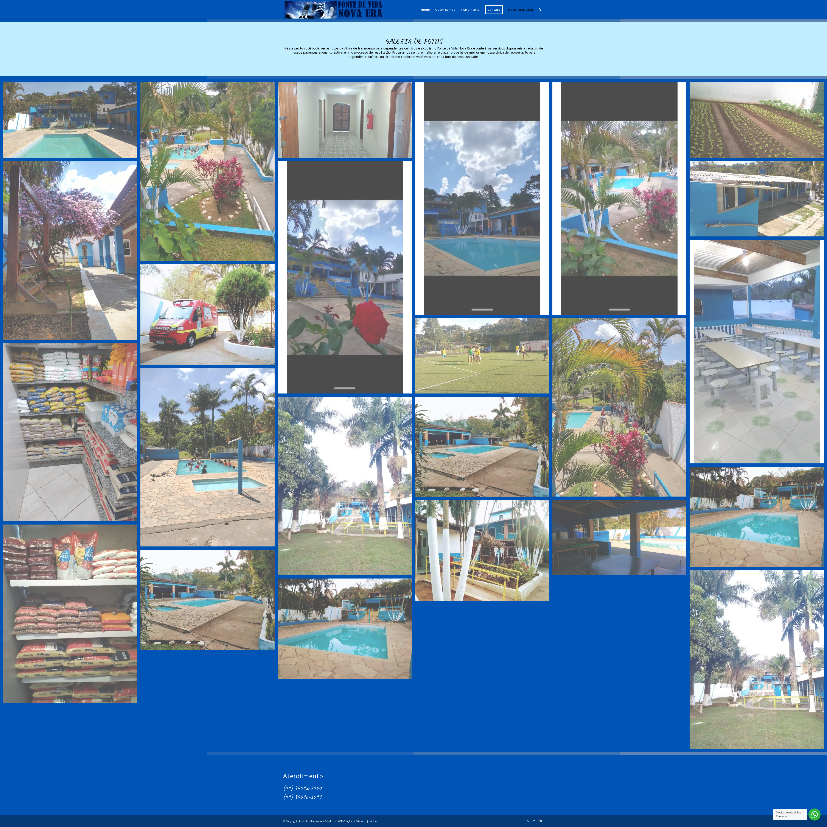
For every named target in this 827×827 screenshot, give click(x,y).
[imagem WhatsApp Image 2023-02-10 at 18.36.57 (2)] (483, 448)
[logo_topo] (333, 9)
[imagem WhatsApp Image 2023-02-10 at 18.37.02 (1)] (71, 121)
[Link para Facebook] (534, 821)
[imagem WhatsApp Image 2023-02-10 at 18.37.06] (71, 615)
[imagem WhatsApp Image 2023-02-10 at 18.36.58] (346, 279)
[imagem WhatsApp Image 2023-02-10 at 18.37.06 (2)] (346, 630)
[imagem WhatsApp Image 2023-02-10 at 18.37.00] (483, 200)
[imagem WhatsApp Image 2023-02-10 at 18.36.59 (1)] (71, 252)
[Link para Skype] (540, 821)
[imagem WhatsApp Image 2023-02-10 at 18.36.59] (758, 121)
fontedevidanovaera (311, 821)
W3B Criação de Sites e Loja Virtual (357, 821)
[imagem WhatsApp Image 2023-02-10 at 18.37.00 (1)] (621, 200)
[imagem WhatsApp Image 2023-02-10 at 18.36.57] (758, 518)
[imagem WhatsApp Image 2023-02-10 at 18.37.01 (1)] (346, 121)
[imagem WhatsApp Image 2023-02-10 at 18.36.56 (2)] (71, 434)
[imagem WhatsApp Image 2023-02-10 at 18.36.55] (483, 357)
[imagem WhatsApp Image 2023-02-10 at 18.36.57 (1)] (346, 488)
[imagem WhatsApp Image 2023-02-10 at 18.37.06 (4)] (209, 601)
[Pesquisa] (540, 9)
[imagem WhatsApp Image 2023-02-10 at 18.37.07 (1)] (483, 552)
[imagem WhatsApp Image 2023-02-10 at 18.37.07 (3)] (758, 353)
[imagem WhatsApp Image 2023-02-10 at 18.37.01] (209, 173)
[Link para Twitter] (527, 821)
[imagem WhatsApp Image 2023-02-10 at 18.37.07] (209, 316)
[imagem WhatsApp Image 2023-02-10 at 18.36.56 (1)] (621, 409)
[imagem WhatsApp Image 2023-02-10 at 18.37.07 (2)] (621, 539)
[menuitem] (425, 9)
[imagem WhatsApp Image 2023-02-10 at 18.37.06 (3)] (758, 661)
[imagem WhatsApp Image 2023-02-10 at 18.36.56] (209, 458)
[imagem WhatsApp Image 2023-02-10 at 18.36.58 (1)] (758, 200)
